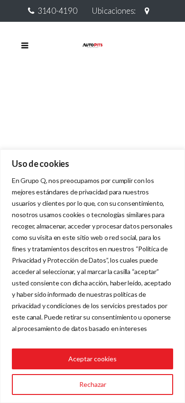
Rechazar (92, 384)
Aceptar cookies (92, 359)
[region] (92, 276)
